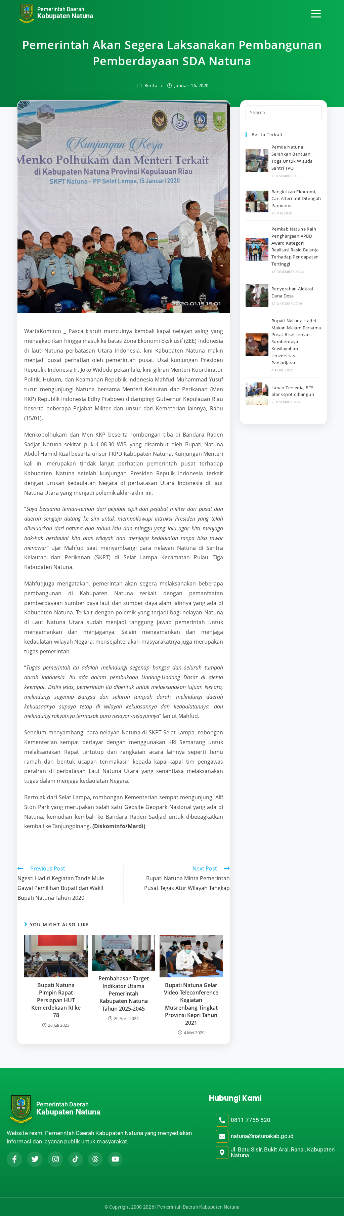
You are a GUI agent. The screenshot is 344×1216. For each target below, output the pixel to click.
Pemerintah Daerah (60, 9)
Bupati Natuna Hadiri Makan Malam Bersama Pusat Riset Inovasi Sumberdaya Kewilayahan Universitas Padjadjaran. (296, 342)
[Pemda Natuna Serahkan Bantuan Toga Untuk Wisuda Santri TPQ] (257, 160)
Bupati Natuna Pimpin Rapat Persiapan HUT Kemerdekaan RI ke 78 (56, 1000)
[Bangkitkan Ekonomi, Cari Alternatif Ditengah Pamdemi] (257, 201)
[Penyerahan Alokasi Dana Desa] (257, 295)
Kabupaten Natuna (65, 16)
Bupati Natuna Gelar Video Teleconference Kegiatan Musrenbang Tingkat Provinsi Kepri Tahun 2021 (191, 1003)
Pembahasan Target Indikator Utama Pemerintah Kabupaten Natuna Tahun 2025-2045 (123, 993)
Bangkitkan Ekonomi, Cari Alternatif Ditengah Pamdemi (296, 199)
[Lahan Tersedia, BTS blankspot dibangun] (257, 393)
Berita (151, 85)
